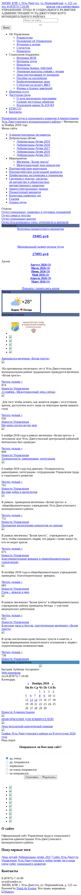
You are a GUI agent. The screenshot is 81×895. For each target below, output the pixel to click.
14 (35, 699)
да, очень (15, 758)
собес (12, 863)
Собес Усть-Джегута (65, 857)
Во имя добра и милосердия (19, 492)
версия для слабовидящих (62, 6)
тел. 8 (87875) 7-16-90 (15, 6)
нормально (16, 765)
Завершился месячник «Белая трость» (26, 358)
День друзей (9, 857)
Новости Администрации (18, 712)
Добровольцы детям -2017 (35, 857)
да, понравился (19, 762)
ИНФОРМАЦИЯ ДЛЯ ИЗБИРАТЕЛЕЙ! (28, 719)
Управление (9, 860)
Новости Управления (15, 388)
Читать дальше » (12, 381)
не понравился (18, 773)
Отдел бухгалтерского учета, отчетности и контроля (35, 222)
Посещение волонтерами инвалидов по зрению (32, 525)
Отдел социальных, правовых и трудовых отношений (36, 212)
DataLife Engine (26, 888)
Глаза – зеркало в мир (15, 592)
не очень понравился (23, 769)
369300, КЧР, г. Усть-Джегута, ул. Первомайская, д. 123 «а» (39, 3)
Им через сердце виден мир (19, 425)
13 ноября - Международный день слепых (28, 391)
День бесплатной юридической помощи (27, 726)
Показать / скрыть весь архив (40, 288)
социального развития (31, 863)
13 (31, 699)
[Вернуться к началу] (8, 891)
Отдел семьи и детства (16, 215)
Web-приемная (11, 672)
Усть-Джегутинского (31, 860)
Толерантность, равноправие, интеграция (28, 458)
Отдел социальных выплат (19, 218)
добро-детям (53, 860)
